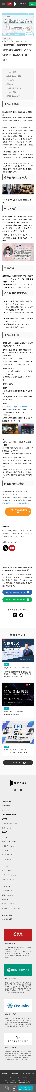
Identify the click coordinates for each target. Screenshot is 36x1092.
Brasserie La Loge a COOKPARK (14, 406)
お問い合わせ (14, 1073)
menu (3, 4)
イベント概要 (11, 72)
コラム (4, 837)
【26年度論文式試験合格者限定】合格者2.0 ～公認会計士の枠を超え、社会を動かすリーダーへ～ (18, 674)
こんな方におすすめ (14, 88)
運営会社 (4, 1073)
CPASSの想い (7, 801)
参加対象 (9, 84)
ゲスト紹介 (10, 80)
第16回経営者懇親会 (11, 714)
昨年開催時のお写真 (14, 76)
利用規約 (20, 1082)
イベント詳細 (11, 92)
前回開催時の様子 (13, 96)
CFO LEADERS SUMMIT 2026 (15, 752)
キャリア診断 (7, 919)
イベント (5, 866)
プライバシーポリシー (28, 1073)
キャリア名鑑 (7, 915)
